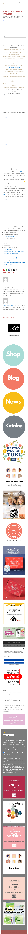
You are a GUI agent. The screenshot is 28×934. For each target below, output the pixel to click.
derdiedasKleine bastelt (10, 16)
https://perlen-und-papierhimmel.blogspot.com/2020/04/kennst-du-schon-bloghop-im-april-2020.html (14, 251)
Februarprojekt (12, 116)
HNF (21, 171)
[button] (4, 270)
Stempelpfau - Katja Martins (9, 305)
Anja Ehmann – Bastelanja (14, 67)
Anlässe (10, 17)
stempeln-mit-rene (7, 284)
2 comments (16, 17)
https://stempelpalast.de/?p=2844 (11, 236)
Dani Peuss (5, 194)
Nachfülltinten (15, 700)
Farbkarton (6, 700)
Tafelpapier (14, 114)
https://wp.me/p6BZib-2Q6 (9, 240)
